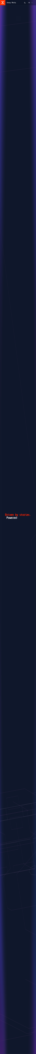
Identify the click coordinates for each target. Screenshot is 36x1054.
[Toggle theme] (25, 2)
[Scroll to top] (2, 2)
